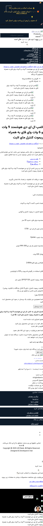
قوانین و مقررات (32, 413)
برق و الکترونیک (32, 55)
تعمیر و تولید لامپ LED (29, 59)
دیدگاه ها (34, 164)
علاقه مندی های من (36, 481)
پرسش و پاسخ (33, 161)
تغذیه (36, 52)
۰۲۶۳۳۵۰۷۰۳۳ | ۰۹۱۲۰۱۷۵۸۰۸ (33, 363)
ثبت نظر (39, 352)
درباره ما (35, 399)
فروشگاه (35, 48)
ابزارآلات (35, 57)
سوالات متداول (33, 404)
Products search (37, 35)
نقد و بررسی (34, 159)
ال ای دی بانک (38, 66)
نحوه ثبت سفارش (32, 415)
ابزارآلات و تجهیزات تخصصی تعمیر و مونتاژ (18, 66)
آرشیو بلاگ (34, 424)
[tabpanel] (21, 503)
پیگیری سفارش (33, 396)
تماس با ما (34, 402)
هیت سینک (33, 61)
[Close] (9, 9)
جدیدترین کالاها (32, 62)
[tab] (19, 159)
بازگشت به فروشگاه (36, 486)
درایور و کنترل (33, 54)
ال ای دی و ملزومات (31, 50)
